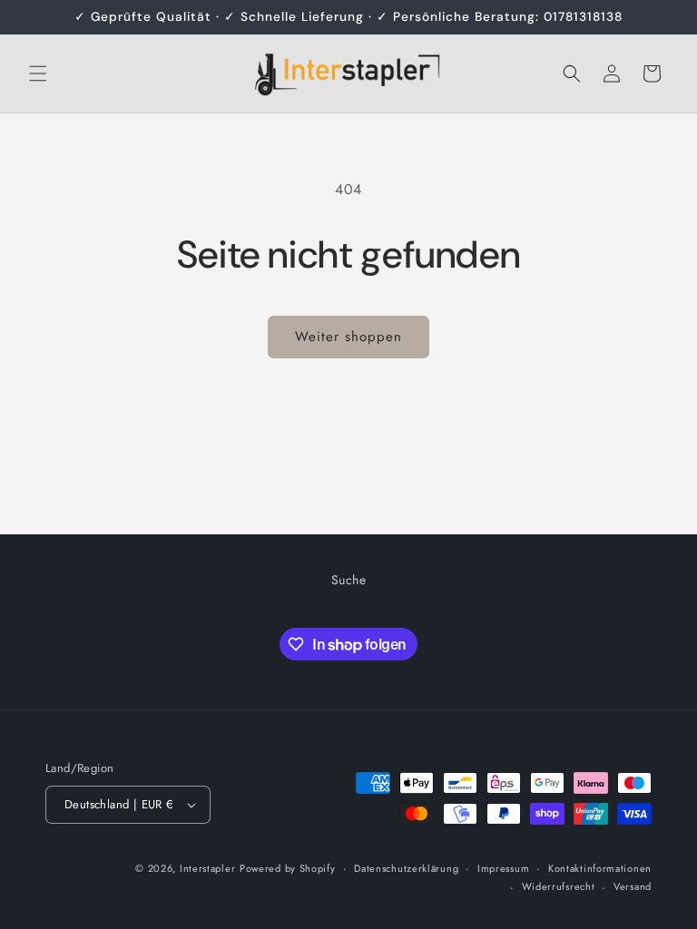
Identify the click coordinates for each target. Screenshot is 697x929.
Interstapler (207, 868)
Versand (633, 886)
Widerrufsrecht (558, 886)
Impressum (503, 868)
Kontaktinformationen (600, 868)
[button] (38, 73)
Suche (349, 580)
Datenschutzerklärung (406, 868)
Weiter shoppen (348, 337)
